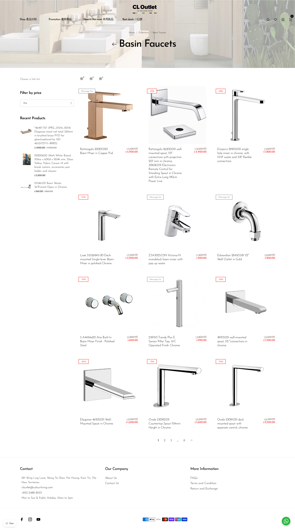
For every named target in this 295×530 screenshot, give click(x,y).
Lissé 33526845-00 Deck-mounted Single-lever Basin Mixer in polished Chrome (97, 259)
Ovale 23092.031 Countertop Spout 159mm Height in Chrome (164, 423)
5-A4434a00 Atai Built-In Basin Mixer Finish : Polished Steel (97, 341)
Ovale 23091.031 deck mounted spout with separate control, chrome (232, 423)
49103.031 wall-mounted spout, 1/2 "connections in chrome (232, 341)
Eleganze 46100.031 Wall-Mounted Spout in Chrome (96, 421)
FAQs (194, 478)
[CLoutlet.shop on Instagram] (30, 519)
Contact (26, 469)
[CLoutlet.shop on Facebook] (22, 519)
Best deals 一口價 (132, 19)
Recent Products (32, 118)
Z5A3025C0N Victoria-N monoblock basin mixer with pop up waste (165, 259)
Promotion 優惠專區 (60, 19)
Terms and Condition (203, 483)
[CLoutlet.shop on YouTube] (38, 519)
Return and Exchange (204, 488)
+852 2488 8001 (32, 492)
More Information (204, 469)
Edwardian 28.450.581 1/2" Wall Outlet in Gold (233, 257)
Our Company (116, 469)
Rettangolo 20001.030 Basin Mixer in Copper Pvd (96, 151)
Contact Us (112, 483)
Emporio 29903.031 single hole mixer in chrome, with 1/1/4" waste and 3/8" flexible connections (234, 155)
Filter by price (30, 93)
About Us (111, 478)
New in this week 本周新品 (98, 19)
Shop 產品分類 (28, 19)
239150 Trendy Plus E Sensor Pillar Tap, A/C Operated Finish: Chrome (164, 341)
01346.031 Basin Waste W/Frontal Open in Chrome (50, 185)
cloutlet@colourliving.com (37, 487)
